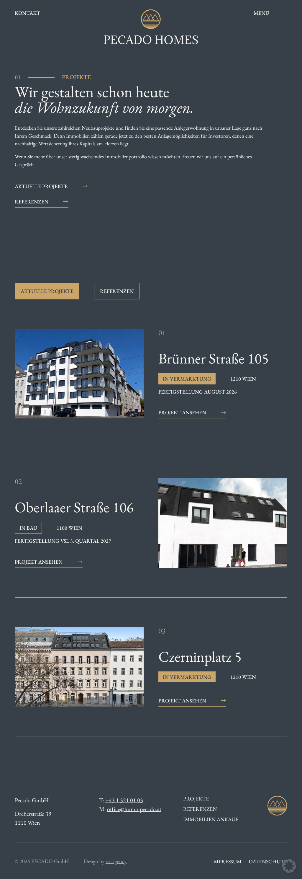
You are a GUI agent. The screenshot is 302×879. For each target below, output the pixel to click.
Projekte (196, 799)
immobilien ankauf (210, 819)
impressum (227, 861)
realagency (116, 861)
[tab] (47, 291)
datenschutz (268, 861)
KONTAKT (27, 12)
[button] (289, 866)
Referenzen (200, 809)
